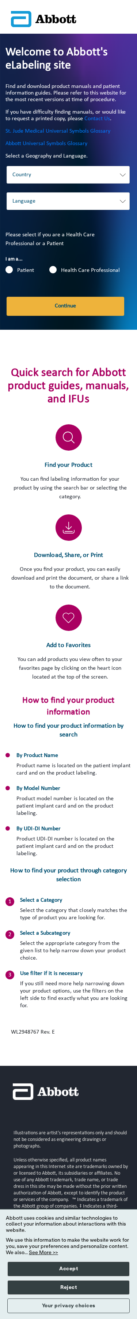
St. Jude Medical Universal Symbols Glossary (57, 131)
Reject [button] (68, 1287)
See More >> (43, 1252)
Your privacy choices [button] (68, 1305)
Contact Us (97, 119)
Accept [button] (68, 1268)
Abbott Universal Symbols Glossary (46, 144)
